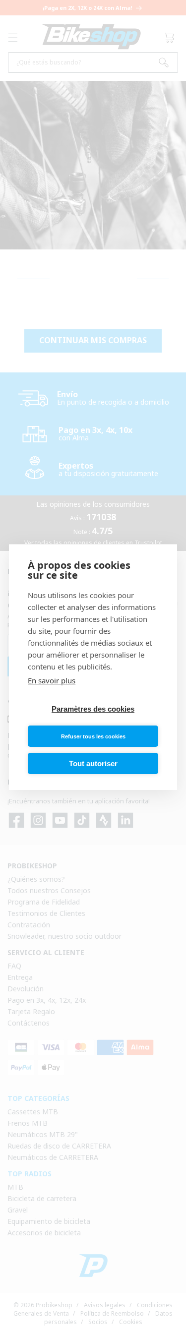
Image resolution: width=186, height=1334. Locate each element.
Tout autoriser (93, 763)
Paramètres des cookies (93, 709)
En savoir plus (51, 680)
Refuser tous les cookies (93, 736)
